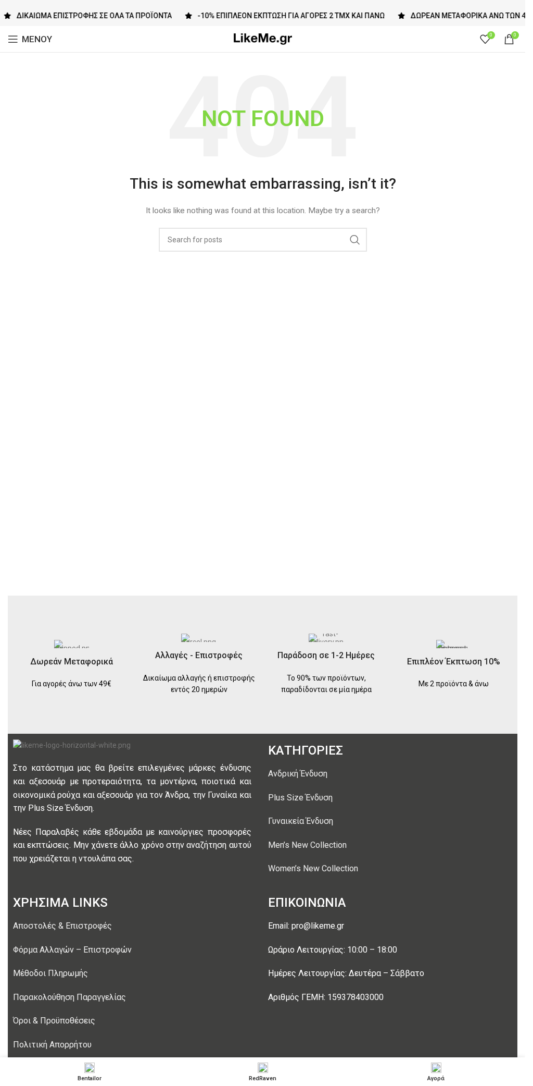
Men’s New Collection (307, 845)
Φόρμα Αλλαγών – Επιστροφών (72, 950)
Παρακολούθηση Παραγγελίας (69, 997)
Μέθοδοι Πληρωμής (50, 973)
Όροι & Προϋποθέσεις (54, 1021)
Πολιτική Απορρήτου (52, 1045)
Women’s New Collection (313, 868)
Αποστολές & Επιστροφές (62, 926)
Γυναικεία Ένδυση (300, 821)
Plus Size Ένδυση (300, 798)
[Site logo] (263, 38)
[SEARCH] (355, 240)
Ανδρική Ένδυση (297, 774)
